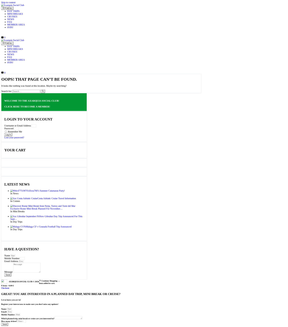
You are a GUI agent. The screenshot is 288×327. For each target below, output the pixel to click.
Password (9, 128)
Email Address (11, 261)
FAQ (9, 22)
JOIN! (10, 27)
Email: (4, 312)
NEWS (10, 19)
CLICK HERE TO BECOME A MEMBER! (27, 106)
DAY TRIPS (13, 11)
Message (8, 272)
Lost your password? (14, 137)
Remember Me (14, 131)
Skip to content (8, 2)
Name (7, 255)
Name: (4, 309)
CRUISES (12, 16)
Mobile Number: (8, 315)
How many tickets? (9, 321)
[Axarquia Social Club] (12, 5)
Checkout (5, 288)
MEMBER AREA (16, 24)
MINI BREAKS (15, 14)
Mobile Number (12, 258)
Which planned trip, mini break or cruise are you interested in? (28, 318)
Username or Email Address (17, 125)
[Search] (43, 91)
